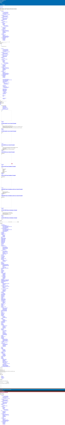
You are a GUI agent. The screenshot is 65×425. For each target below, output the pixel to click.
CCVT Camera (3, 256)
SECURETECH (3, 321)
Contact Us (2, 376)
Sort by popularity (5, 106)
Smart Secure (2, 329)
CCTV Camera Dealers (5, 87)
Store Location (1, 1)
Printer (2, 312)
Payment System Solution (4, 310)
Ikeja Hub (4, 4)
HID (1, 410)
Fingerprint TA (4, 345)
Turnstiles (4, 98)
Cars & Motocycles (3, 245)
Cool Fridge (2, 257)
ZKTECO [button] (2, 11)
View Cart (1, 392)
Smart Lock (2, 328)
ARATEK (2, 234)
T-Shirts (2, 342)
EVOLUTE (2, 413)
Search (1, 43)
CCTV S (4, 331)
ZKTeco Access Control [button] (5, 49)
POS (3, 33)
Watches (2, 357)
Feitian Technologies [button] (3, 37)
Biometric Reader (3, 239)
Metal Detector (3, 300)
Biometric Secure (3, 240)
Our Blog (2, 99)
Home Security (3, 295)
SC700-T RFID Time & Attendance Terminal (9, 210)
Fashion (2, 271)
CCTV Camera (4, 85)
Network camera (3, 304)
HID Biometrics (4, 27)
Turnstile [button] (2, 97)
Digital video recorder (3, 258)
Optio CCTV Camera (3, 306)
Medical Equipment (3, 299)
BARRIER (4, 360)
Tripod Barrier (4, 351)
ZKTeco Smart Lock (6, 12)
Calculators (2, 243)
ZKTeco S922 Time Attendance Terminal (8, 166)
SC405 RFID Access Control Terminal (8, 144)
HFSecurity (2, 282)
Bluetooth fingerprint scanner (6, 68)
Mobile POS (4, 38)
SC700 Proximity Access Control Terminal (8, 123)
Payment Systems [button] (3, 94)
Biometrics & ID (3, 241)
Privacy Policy (2, 377)
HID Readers (4, 28)
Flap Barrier (4, 349)
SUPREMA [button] (2, 52)
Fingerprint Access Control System (5, 279)
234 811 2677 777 (4, 0)
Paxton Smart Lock (5, 19)
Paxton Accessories (5, 308)
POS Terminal (4, 34)
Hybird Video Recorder (5, 248)
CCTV (2, 250)
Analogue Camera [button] (5, 86)
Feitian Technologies (3, 421)
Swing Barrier (4, 350)
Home (0, 102)
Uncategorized (2, 224)
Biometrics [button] (2, 88)
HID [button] (1, 26)
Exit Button (2, 268)
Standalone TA (4, 346)
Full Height (4, 354)
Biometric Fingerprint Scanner (6, 36)
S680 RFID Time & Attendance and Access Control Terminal (12, 189)
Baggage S (4, 316)
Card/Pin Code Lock (5, 325)
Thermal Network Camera (7, 14)
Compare (2, 129)
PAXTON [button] (2, 17)
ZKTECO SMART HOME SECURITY (5, 366)
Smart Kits (2, 323)
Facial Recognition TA (5, 344)
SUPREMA (2, 338)
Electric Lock (2, 262)
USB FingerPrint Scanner (5, 74)
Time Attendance (3, 343)
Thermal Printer (4, 32)
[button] (2, 121)
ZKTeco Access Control (5, 361)
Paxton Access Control (5, 55)
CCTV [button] (2, 84)
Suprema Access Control (5, 15)
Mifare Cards (2, 303)
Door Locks (2, 259)
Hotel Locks (4, 260)
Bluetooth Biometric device (6, 30)
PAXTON (2, 307)
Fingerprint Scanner (5, 317)
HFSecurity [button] (2, 71)
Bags (1, 237)
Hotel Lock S (4, 332)
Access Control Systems (4, 225)
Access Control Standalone (5, 227)
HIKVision (2, 292)
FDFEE (2, 272)
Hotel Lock (2, 296)
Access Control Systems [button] (4, 78)
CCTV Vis (4, 21)
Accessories (4, 77)
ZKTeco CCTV (5, 83)
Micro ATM (4, 95)
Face (1, 269)
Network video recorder (5, 253)
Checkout (3, 392)
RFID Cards (2, 314)
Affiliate (1, 2)
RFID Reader (5, 92)
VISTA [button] (2, 20)
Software (2, 335)
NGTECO (2, 305)
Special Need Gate (3, 336)
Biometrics (4, 60)
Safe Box (4, 35)
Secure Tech (1, 7)
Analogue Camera (5, 246)
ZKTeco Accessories (5, 362)
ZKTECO (2, 358)
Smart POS (4, 31)
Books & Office (3, 242)
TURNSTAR (2, 57)
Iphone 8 (2, 297)
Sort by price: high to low (5, 109)
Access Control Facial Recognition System (7, 226)
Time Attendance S (6, 25)
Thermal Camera (4, 249)
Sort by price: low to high (5, 108)
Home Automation (3, 293)
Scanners (4, 24)
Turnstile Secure (3, 352)
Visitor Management (6, 63)
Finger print (4, 23)
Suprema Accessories (5, 16)
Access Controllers (5, 81)
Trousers (2, 347)
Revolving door (3, 313)
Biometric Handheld (5, 89)
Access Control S (4, 330)
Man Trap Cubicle (3, 298)
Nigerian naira (2, 391)
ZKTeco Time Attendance (5, 13)
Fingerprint (4, 236)
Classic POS (4, 277)
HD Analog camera (3, 281)
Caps (1, 244)
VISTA (2, 356)
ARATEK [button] (2, 22)
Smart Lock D (4, 261)
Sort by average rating (5, 107)
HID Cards (4, 290)
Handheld (4, 302)
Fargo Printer (4, 66)
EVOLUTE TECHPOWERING (4, 264)
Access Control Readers (5, 80)
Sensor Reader (4, 93)
